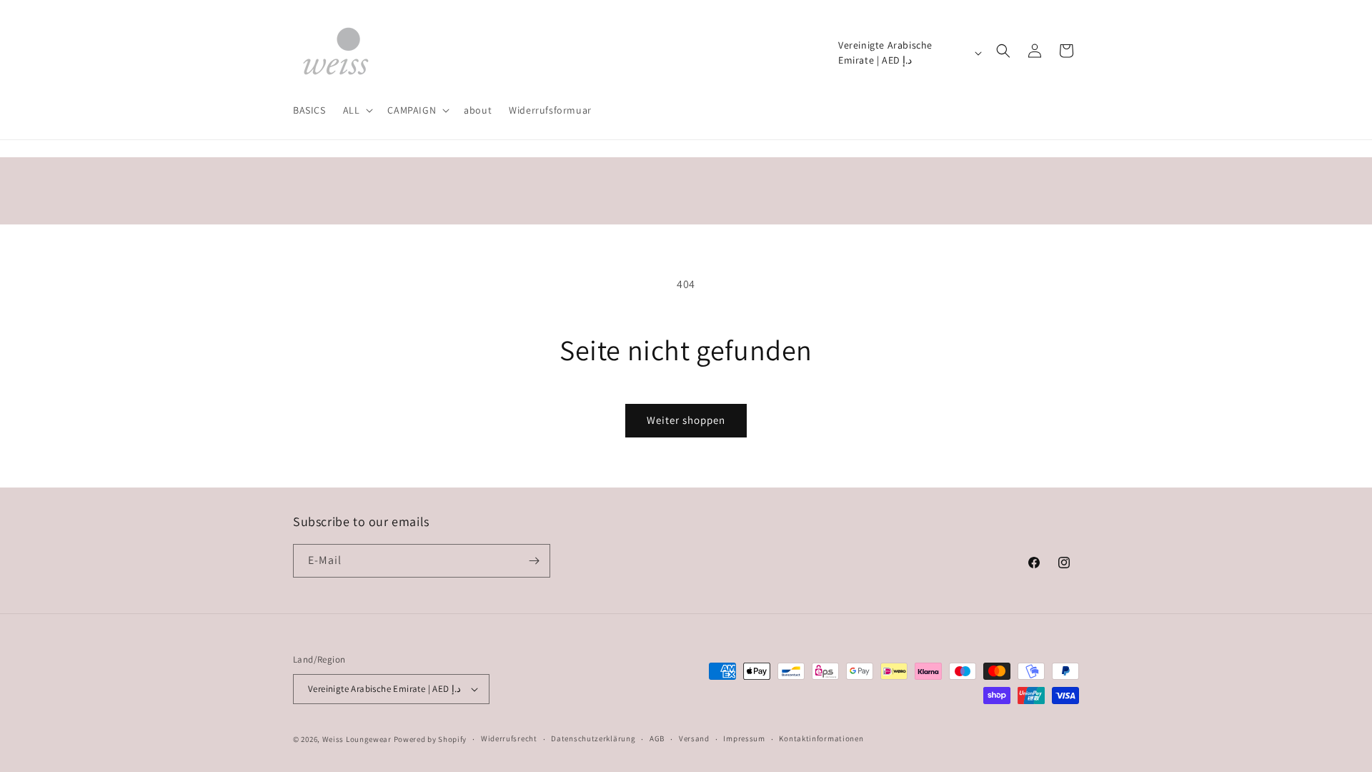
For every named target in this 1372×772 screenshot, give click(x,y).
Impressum (744, 738)
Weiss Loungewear (357, 739)
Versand (694, 738)
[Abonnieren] (534, 561)
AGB (657, 738)
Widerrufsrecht (509, 738)
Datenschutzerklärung (593, 738)
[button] (356, 110)
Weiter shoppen (686, 420)
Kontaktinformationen (821, 738)
